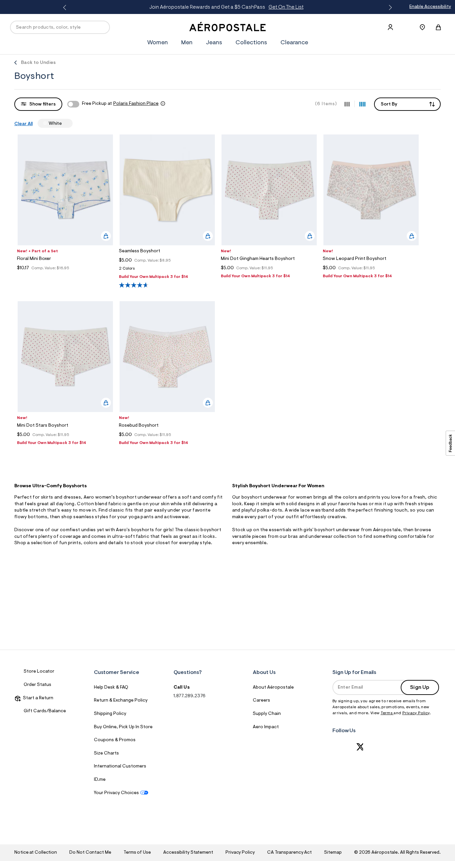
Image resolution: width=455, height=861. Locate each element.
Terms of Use (137, 852)
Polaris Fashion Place (136, 104)
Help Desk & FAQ (111, 687)
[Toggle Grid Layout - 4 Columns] (362, 103)
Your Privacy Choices (116, 793)
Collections (251, 43)
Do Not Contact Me (90, 852)
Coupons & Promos (115, 740)
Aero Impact (266, 727)
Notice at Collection (35, 852)
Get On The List (285, 7)
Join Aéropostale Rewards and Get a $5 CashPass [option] (226, 7)
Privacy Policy (416, 713)
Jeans (214, 43)
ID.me (100, 779)
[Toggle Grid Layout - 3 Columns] (347, 103)
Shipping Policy (110, 714)
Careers (261, 700)
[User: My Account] (390, 27)
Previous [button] (66, 7)
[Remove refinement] (64, 123)
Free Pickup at (120, 104)
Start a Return (37, 698)
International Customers (120, 766)
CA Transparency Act (289, 852)
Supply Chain (267, 714)
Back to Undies (38, 63)
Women (157, 43)
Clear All (23, 124)
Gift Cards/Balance (45, 711)
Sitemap (332, 852)
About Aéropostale (273, 687)
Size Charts (106, 753)
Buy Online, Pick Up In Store (123, 727)
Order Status (37, 685)
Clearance (294, 43)
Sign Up (419, 687)
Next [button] (389, 7)
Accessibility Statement (188, 852)
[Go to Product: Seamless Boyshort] (167, 270)
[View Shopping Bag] (438, 27)
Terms (387, 713)
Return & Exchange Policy (121, 700)
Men (187, 43)
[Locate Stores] (422, 27)
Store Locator (39, 671)
